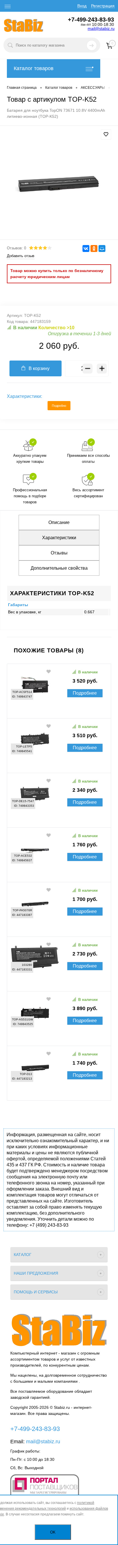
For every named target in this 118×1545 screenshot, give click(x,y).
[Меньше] (87, 368)
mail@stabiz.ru (101, 28)
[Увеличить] (59, 184)
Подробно (59, 405)
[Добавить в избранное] (106, 134)
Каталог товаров (34, 68)
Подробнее (85, 693)
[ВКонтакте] (85, 248)
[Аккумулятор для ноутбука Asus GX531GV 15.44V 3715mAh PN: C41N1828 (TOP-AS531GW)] (59, 1037)
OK (53, 1532)
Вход (81, 5)
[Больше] (102, 368)
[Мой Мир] (102, 248)
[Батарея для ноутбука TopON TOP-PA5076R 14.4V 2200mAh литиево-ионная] (59, 927)
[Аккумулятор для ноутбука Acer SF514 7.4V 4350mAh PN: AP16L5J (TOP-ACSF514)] (59, 709)
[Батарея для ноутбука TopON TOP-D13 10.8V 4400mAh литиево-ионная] (59, 1091)
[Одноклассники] (94, 248)
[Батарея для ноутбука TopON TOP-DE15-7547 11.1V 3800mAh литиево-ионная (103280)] (59, 982)
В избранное (49, 671)
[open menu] (7, 6)
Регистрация (103, 5)
